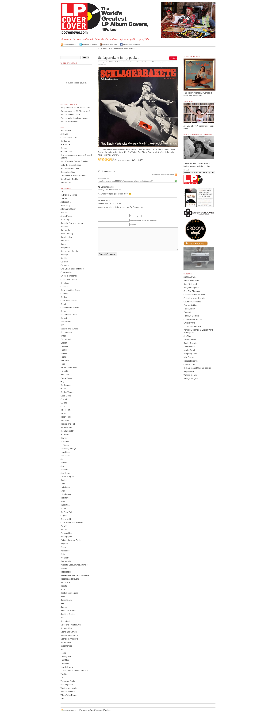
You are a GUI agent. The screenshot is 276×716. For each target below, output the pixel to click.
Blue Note (65, 241)
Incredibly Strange (68, 448)
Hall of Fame (66, 410)
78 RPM (64, 198)
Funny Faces (66, 378)
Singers (64, 607)
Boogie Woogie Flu (192, 288)
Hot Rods (65, 434)
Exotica (64, 343)
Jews (63, 466)
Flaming (64, 357)
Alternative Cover (68, 209)
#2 (99, 200)
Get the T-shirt (74, 115)
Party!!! (63, 526)
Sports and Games (69, 632)
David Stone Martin (69, 315)
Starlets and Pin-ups (69, 635)
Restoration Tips (68, 172)
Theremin (65, 663)
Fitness (64, 353)
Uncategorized (67, 685)
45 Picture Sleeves (122, 62)
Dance (63, 311)
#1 (99, 187)
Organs (64, 515)
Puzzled (64, 568)
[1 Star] (99, 159)
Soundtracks (66, 621)
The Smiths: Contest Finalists (73, 175)
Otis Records (189, 364)
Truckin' (64, 674)
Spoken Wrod (66, 628)
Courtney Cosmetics (192, 302)
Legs (63, 491)
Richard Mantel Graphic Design (197, 368)
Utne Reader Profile (69, 179)
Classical (65, 286)
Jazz (63, 459)
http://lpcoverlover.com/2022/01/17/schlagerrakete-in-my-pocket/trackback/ (125, 181)
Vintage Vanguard (191, 378)
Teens (63, 653)
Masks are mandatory (123, 48)
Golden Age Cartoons (193, 319)
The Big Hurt (66, 656)
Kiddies (64, 480)
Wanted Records (68, 692)
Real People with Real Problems (75, 575)
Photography (66, 537)
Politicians (65, 551)
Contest (64, 297)
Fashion (64, 350)
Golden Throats (67, 392)
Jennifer (64, 463)
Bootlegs (64, 255)
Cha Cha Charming (192, 291)
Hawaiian (65, 420)
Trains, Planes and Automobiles (74, 670)
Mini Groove (189, 357)
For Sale (64, 371)
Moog (63, 501)
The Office (65, 660)
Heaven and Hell (68, 424)
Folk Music (65, 360)
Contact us (65, 141)
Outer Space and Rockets (149, 62)
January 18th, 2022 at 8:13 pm (109, 203)
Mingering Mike (190, 354)
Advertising (65, 205)
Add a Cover (66, 130)
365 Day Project (190, 277)
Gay (62, 381)
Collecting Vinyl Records (194, 298)
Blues (63, 244)
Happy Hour (66, 417)
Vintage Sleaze (190, 375)
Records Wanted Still (70, 168)
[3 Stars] (106, 159)
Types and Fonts (68, 681)
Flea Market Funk (191, 305)
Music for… (65, 505)
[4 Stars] (109, 159)
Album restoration (191, 281)
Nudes (63, 508)
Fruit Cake (65, 374)
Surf (62, 649)
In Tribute (65, 445)
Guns (63, 406)
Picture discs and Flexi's (71, 540)
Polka (63, 554)
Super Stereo (66, 642)
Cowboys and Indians (70, 308)
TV (62, 677)
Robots (64, 586)
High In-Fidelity (67, 431)
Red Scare (65, 582)
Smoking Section (68, 614)
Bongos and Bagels (69, 251)
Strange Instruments (69, 639)
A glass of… (66, 202)
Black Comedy (67, 234)
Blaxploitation (66, 237)
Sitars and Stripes (68, 610)
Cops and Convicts (69, 301)
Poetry (63, 547)
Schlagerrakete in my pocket (118, 57)
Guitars (64, 403)
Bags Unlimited (190, 284)
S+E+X (64, 596)
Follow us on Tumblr (109, 44)
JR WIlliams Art (190, 340)
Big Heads (65, 230)
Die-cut (64, 318)
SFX (62, 603)
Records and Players (70, 579)
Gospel (64, 399)
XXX (62, 699)
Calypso (64, 262)
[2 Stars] (102, 159)
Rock (63, 589)
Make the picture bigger (78, 118)
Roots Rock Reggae (69, 593)
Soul (63, 618)
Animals (64, 212)
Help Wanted (66, 427)
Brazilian (64, 258)
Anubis (107, 710)
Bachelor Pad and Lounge (72, 223)
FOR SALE (65, 144)
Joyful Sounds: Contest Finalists (74, 161)
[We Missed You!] (199, 87)
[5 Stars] (112, 159)
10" (62, 191)
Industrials (65, 452)
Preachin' (65, 558)
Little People (66, 494)
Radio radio (66, 572)
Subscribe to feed (70, 44)
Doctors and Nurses (69, 329)
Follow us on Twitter (89, 44)
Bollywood (65, 248)
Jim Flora (65, 470)
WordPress (95, 710)
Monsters (65, 498)
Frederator (188, 312)
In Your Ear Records (192, 326)
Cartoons (65, 265)
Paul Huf (64, 530)
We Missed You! (83, 108)
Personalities (66, 533)
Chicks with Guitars (69, 279)
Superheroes (66, 646)
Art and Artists (66, 216)
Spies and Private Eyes (71, 625)
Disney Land (66, 322)
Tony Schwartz (67, 667)
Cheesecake (134, 62)
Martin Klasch (189, 350)
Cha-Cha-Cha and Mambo (72, 269)
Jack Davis (65, 456)
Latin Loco (65, 487)
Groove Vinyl (189, 323)
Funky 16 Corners (191, 316)
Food (63, 364)
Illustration (65, 441)
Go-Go (63, 389)
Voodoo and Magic (69, 688)
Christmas (65, 283)
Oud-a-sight (66, 519)
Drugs (63, 336)
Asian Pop (65, 219)
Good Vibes (66, 396)
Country (64, 304)
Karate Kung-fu (67, 477)
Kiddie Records (190, 343)
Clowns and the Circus (70, 290)
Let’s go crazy (106, 48)
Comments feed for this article (163, 174)
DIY (62, 325)
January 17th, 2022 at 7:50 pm (109, 190)
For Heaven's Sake (69, 367)
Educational (66, 339)
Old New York (66, 512)
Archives (64, 134)
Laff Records (189, 347)
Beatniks (64, 226)
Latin (63, 484)
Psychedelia (66, 561)
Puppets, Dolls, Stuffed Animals (74, 565)
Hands (63, 413)
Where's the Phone (69, 695)
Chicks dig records (69, 137)
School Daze (66, 600)
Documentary (66, 332)
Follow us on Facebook (131, 44)
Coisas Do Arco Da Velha (194, 295)
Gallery (64, 148)
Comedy (64, 294)
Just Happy (65, 473)
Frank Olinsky (189, 309)
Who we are (73, 122)
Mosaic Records (191, 361)
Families (64, 346)
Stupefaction (189, 371)
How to (64, 438)
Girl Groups (65, 385)
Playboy (64, 544)
